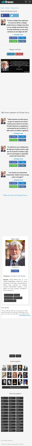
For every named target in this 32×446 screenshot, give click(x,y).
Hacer (18, 401)
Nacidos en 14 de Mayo (10, 300)
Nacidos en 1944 (18, 298)
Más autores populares (15, 387)
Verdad (3, 410)
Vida (2, 398)
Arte (10, 421)
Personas (11, 416)
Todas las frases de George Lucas (15, 195)
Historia (3, 427)
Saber (18, 418)
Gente (10, 407)
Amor (10, 401)
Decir (18, 416)
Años (2, 424)
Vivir (2, 416)
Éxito (10, 398)
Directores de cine (8, 295)
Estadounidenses (8, 298)
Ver (2, 418)
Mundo (18, 398)
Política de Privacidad (12, 444)
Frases (2, 8)
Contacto (21, 444)
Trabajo (18, 424)
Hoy (10, 427)
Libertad (19, 413)
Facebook (3, 444)
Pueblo (10, 430)
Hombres (3, 404)
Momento (19, 430)
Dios (2, 407)
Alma (10, 424)
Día (10, 410)
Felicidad (19, 421)
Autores (7, 8)
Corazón (11, 418)
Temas (18, 356)
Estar (18, 410)
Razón (3, 430)
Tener (18, 407)
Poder (2, 413)
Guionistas (16, 295)
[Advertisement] (16, 91)
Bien (10, 404)
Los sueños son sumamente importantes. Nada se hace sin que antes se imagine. (17, 175)
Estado (18, 427)
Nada (2, 401)
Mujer (10, 413)
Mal (2, 421)
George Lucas (15, 8)
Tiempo (18, 404)
